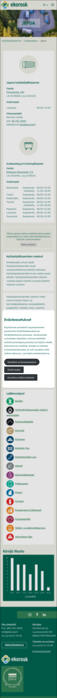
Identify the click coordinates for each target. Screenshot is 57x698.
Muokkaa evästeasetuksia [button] (22, 362)
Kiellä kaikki (14, 369)
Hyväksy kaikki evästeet (21, 377)
